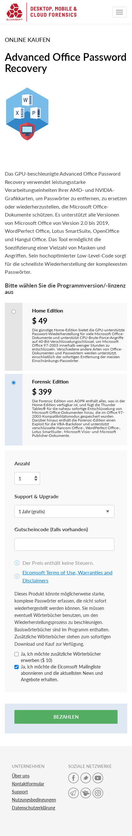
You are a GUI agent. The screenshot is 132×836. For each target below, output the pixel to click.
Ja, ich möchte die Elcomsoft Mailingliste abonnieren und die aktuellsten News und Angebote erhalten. (62, 673)
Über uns (20, 775)
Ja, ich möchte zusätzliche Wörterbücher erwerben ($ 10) (61, 657)
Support (20, 791)
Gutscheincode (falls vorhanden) (51, 529)
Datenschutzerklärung (33, 807)
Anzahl (22, 463)
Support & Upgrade (36, 496)
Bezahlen (66, 717)
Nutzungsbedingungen (34, 799)
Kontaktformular (28, 783)
